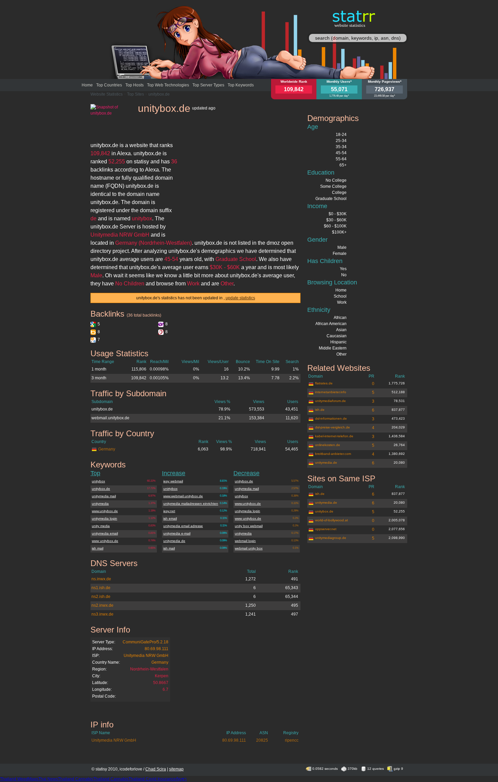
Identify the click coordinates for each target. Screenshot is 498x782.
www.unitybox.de (105, 511)
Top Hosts (134, 85)
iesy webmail (173, 481)
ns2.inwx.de (102, 605)
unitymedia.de (326, 462)
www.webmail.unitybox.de (183, 496)
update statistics (240, 298)
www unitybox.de (105, 541)
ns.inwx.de (101, 579)
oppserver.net (325, 529)
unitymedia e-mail (176, 533)
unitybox (98, 481)
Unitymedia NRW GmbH (146, 655)
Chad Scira (155, 769)
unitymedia (100, 503)
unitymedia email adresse (183, 526)
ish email (170, 518)
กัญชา (181, 779)
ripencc (291, 740)
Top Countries (109, 85)
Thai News (48, 779)
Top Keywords (241, 85)
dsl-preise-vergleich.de (332, 427)
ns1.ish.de (100, 587)
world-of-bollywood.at (331, 520)
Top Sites (135, 94)
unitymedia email (105, 533)
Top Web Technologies (168, 85)
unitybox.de (159, 94)
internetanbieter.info (330, 392)
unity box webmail (249, 526)
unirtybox (170, 488)
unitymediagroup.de (330, 538)
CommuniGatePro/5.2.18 (145, 642)
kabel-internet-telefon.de (334, 436)
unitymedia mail (104, 496)
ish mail (97, 548)
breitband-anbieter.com (333, 454)
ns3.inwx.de (102, 614)
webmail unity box (249, 548)
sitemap (176, 769)
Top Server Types (208, 85)
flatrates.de (324, 383)
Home (87, 85)
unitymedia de (174, 541)
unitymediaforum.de (330, 401)
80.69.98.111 (156, 648)
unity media (101, 526)
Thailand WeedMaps (19, 779)
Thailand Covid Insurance (152, 779)
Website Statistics (106, 94)
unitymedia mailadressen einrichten (190, 503)
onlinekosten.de (327, 445)
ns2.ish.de (100, 596)
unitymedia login (104, 518)
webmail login (245, 541)
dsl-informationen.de (331, 418)
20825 (262, 740)
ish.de (320, 410)
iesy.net (169, 511)
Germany (106, 449)
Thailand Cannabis (75, 779)
